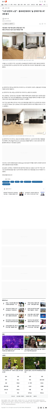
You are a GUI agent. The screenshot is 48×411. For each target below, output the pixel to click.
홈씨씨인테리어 (27, 181)
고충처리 (35, 396)
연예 (3, 334)
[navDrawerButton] (45, 1)
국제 (42, 376)
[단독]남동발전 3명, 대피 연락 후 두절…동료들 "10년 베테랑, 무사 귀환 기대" (12, 327)
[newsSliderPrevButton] (41, 300)
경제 (30, 376)
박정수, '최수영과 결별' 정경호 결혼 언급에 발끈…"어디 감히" (12, 304)
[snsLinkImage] (38, 407)
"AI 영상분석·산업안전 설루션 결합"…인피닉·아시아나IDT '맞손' (32, 193)
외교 (18, 379)
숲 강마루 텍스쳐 (6, 184)
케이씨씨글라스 (6, 181)
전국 (6, 379)
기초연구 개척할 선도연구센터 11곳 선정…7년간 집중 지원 (34, 327)
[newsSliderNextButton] (44, 300)
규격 (22, 181)
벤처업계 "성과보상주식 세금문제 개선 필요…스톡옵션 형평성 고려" (11, 193)
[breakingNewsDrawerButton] (42, 1)
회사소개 (13, 396)
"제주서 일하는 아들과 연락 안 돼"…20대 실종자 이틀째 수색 (33, 304)
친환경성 (17, 181)
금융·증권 (42, 379)
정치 (6, 376)
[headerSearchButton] (40, 1)
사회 (18, 376)
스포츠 (3, 355)
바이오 (42, 383)
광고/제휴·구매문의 (20, 396)
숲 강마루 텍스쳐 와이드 (37, 181)
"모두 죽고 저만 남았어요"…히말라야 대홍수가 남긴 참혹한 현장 (34, 321)
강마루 (12, 181)
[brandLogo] (4, 1)
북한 (30, 379)
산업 (3, 8)
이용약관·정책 (28, 396)
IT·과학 (30, 383)
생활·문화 (6, 386)
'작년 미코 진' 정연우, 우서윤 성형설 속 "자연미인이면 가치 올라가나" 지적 (11, 310)
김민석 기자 (6, 18)
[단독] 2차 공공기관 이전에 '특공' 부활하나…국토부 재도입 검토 (33, 310)
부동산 (18, 383)
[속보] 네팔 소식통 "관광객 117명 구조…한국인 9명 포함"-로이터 (33, 316)
